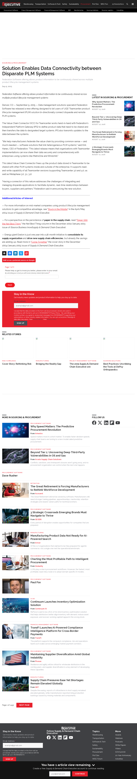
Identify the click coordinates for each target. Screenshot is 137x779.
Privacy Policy (52, 319)
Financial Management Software (44, 624)
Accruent (39, 494)
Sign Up (20, 323)
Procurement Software (41, 423)
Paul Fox (36, 582)
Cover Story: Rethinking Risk (16, 364)
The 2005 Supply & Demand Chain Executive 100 (84, 365)
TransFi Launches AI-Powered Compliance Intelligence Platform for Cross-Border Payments (57, 631)
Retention (35, 483)
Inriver (38, 543)
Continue (80, 774)
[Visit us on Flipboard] (112, 423)
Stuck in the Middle (58, 209)
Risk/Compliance (9, 361)
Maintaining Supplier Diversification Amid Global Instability (60, 656)
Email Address (20, 301)
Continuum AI (41, 609)
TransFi (38, 638)
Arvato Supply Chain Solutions (48, 459)
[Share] (10, 253)
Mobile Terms (37, 319)
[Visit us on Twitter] (100, 423)
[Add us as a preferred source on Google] (26, 253)
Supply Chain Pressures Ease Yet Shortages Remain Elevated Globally (57, 682)
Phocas (38, 661)
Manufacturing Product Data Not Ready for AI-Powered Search (59, 537)
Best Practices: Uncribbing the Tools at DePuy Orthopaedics (117, 367)
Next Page (24, 705)
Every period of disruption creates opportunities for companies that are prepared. (60, 524)
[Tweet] (21, 253)
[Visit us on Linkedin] (106, 423)
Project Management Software (83, 361)
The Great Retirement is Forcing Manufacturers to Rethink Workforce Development (107, 134)
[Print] (4, 253)
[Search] (127, 4)
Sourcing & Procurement (14, 63)
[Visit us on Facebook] (94, 423)
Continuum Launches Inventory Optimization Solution (58, 603)
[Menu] (133, 4)
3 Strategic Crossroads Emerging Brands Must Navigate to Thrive (103, 149)
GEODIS (38, 519)
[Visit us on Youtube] (118, 423)
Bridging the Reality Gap (48, 364)
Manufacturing (42, 361)
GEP (37, 687)
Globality (39, 566)
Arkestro (38, 433)
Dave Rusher (10, 475)
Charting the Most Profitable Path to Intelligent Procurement (59, 560)
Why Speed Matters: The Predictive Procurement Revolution (103, 104)
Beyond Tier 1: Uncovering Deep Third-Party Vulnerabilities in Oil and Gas (107, 119)
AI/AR (33, 598)
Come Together (39, 242)
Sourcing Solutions (111, 361)
